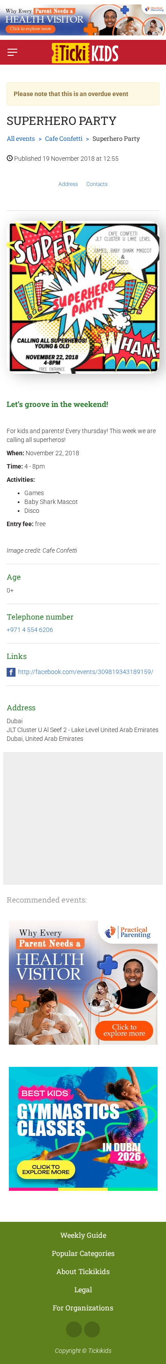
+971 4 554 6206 (30, 629)
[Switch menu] (12, 52)
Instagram (92, 1329)
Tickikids (100, 1350)
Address (68, 184)
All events (21, 138)
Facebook (74, 1329)
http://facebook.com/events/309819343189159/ (86, 671)
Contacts (97, 184)
